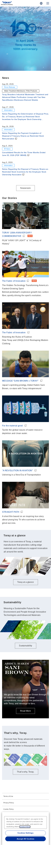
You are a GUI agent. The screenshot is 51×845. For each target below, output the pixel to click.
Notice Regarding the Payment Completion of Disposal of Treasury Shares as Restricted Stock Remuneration (23, 136)
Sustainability (25, 646)
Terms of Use (8, 796)
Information (8, 110)
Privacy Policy (8, 803)
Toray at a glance (25, 62)
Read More (25, 711)
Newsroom (25, 188)
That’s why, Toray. (25, 772)
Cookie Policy (8, 809)
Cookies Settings (25, 833)
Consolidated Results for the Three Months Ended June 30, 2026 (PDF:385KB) (24, 153)
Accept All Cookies (25, 839)
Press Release (9, 87)
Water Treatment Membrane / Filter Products (20, 91)
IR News (7, 149)
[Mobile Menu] (47, 3)
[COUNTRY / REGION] (41, 3)
